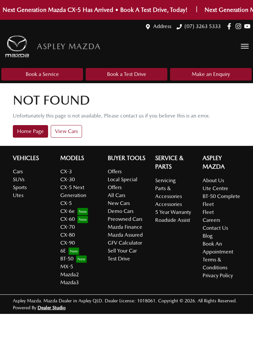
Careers (211, 220)
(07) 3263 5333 (202, 26)
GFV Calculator (125, 243)
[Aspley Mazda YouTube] (248, 26)
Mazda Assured (125, 235)
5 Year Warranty (173, 212)
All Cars (116, 195)
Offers (115, 171)
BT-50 (66, 258)
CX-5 (66, 203)
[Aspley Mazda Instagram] (239, 26)
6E (63, 251)
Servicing (165, 180)
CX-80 (67, 235)
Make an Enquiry (211, 74)
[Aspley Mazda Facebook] (230, 26)
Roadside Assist (172, 220)
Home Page (30, 131)
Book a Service (42, 74)
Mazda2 (69, 274)
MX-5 (66, 266)
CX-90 (67, 243)
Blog (207, 236)
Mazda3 (69, 282)
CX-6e (67, 211)
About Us (213, 180)
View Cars (66, 131)
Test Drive (119, 258)
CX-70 (67, 227)
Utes (18, 195)
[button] (245, 46)
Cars (18, 171)
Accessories (168, 204)
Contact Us (215, 228)
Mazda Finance (125, 227)
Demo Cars (120, 211)
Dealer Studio (52, 307)
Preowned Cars (125, 219)
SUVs (18, 179)
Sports (20, 187)
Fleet (208, 212)
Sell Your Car (122, 251)
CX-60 (67, 219)
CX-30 (67, 179)
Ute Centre (215, 188)
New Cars (119, 203)
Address (162, 26)
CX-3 (66, 171)
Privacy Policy (218, 275)
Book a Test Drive (126, 74)
